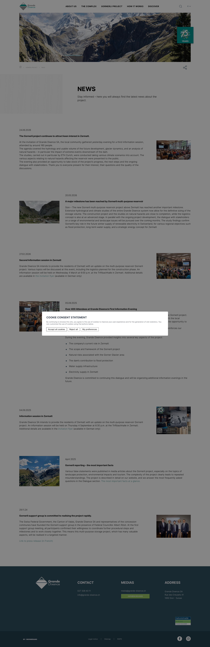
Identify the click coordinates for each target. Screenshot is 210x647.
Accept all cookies (56, 329)
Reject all (73, 329)
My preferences (89, 329)
